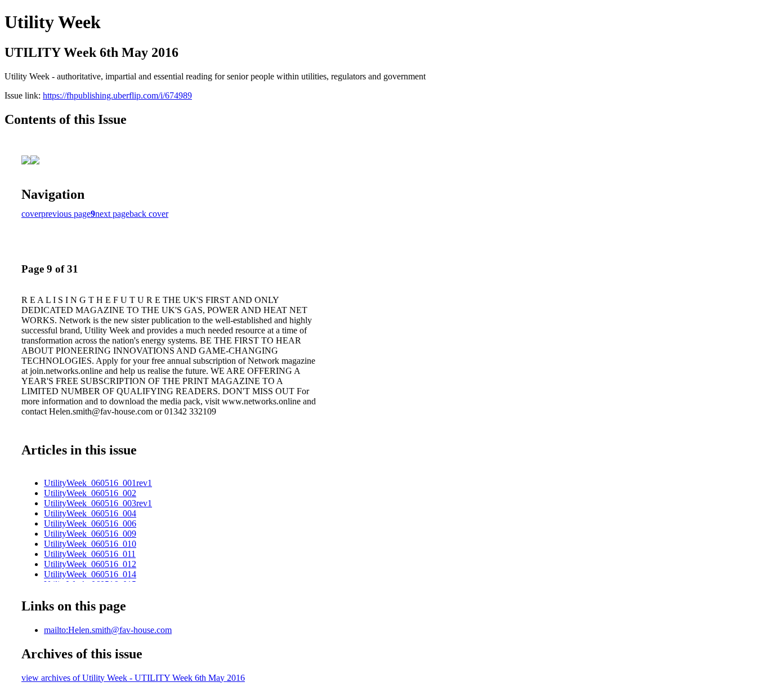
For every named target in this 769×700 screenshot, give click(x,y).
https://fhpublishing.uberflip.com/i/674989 (117, 95)
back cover (148, 214)
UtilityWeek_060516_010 (90, 544)
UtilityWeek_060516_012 (90, 564)
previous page (66, 214)
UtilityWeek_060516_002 (90, 493)
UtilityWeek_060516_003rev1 (98, 503)
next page (112, 214)
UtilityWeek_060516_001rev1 (98, 483)
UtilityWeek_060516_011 (90, 554)
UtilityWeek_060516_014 (90, 574)
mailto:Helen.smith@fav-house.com (108, 630)
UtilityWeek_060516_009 (90, 533)
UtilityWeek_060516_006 (90, 523)
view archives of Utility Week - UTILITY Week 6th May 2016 (133, 678)
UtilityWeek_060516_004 (90, 513)
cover (31, 214)
